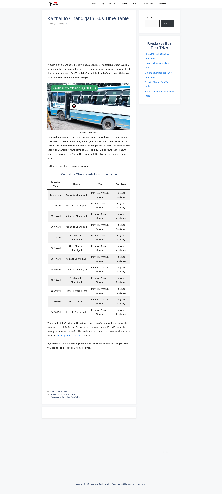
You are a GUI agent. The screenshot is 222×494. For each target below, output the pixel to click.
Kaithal (64, 391)
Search (148, 17)
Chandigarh (55, 391)
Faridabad (123, 4)
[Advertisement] (88, 46)
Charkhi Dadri (147, 4)
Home (93, 4)
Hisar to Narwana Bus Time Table (64, 394)
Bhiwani (135, 4)
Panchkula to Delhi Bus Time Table (65, 397)
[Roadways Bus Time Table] (53, 4)
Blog (102, 4)
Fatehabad (162, 4)
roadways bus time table (69, 335)
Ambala (112, 4)
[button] (171, 4)
